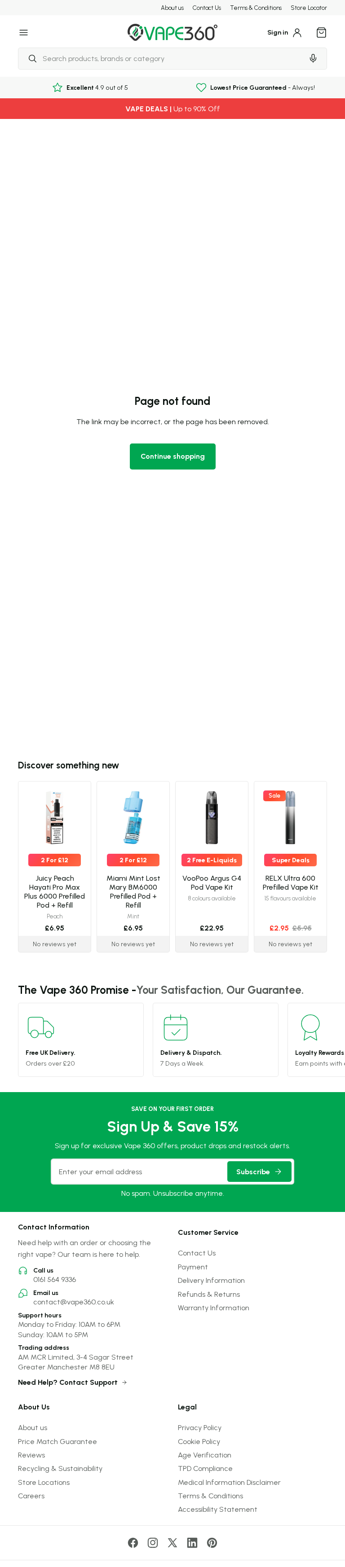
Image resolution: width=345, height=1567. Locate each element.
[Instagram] (153, 1543)
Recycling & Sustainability (60, 1468)
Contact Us (207, 7)
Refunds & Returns (209, 1294)
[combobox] (160, 58)
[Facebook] (133, 1543)
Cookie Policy (199, 1441)
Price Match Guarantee (57, 1441)
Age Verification (204, 1455)
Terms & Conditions (256, 7)
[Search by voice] (313, 58)
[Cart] (322, 32)
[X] (172, 1543)
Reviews (31, 1455)
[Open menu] (24, 32)
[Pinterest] (212, 1543)
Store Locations (44, 1482)
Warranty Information (213, 1308)
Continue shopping (173, 456)
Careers (31, 1496)
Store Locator (309, 7)
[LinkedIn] (192, 1543)
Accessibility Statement (217, 1509)
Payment (193, 1267)
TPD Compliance (205, 1468)
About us (172, 7)
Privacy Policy (199, 1427)
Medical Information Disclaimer (229, 1482)
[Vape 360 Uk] (172, 32)
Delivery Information (211, 1280)
